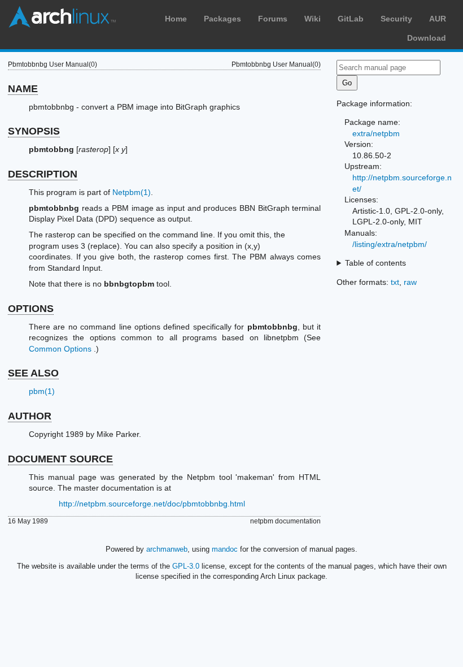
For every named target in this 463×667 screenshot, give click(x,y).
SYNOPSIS (34, 131)
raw (410, 282)
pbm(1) (42, 391)
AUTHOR (29, 416)
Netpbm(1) (131, 192)
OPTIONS (31, 308)
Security (396, 18)
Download (426, 37)
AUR (437, 18)
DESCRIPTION (42, 174)
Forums (272, 18)
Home (176, 18)
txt (395, 282)
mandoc (225, 549)
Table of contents (375, 262)
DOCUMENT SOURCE (60, 459)
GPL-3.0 (185, 566)
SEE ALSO (33, 373)
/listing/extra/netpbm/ (389, 244)
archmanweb (166, 549)
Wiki (312, 18)
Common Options (60, 348)
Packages (222, 18)
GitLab (351, 18)
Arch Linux (62, 17)
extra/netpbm (376, 133)
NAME (23, 88)
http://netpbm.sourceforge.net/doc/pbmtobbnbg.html (152, 503)
